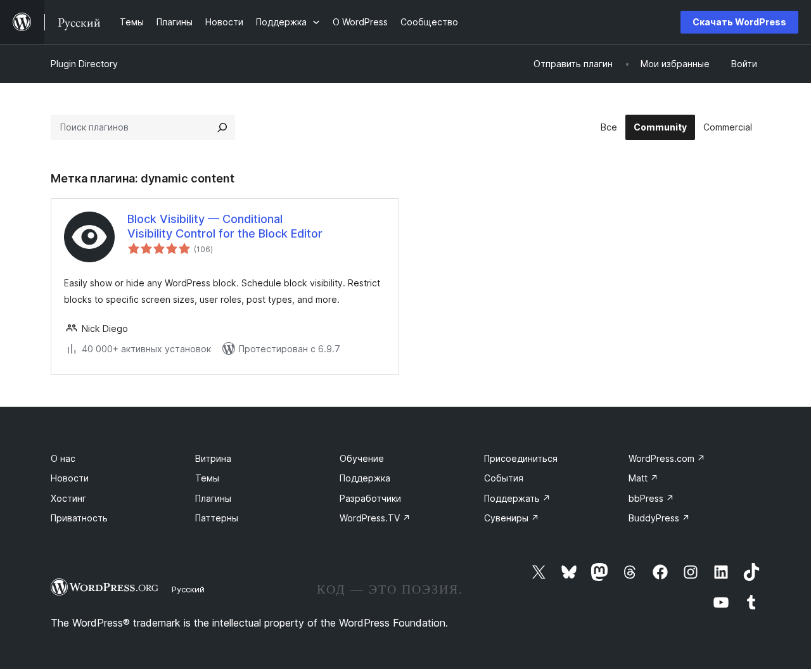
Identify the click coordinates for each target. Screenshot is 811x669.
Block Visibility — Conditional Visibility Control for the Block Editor (224, 226)
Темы (207, 478)
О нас (63, 458)
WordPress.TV (375, 518)
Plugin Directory (84, 63)
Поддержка (365, 478)
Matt (643, 478)
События (503, 478)
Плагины (213, 498)
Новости (70, 478)
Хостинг (68, 498)
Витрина (213, 458)
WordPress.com (667, 458)
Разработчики (370, 498)
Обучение (362, 458)
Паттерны (216, 518)
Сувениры (511, 518)
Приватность (79, 518)
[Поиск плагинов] (222, 127)
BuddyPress (659, 518)
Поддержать (517, 498)
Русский (188, 589)
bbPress (651, 498)
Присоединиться (521, 458)
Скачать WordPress (739, 21)
